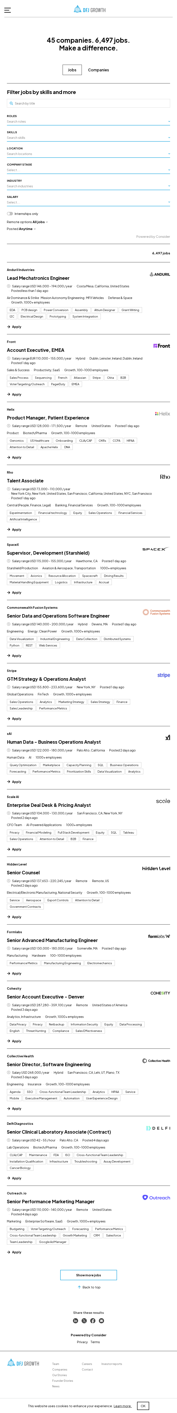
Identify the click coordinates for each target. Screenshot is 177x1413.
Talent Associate (25, 481)
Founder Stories (62, 1380)
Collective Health (20, 1056)
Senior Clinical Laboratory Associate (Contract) (59, 1132)
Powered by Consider (153, 236)
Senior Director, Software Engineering (49, 1064)
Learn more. (123, 1406)
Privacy (82, 1342)
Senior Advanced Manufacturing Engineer (52, 940)
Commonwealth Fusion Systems (32, 607)
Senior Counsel (23, 872)
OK (143, 1406)
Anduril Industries (21, 270)
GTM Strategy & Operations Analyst (46, 679)
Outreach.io (17, 1193)
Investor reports (111, 1364)
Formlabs (14, 932)
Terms (95, 1342)
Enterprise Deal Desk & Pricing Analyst (49, 805)
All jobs (39, 222)
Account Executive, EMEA (35, 350)
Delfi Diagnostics (20, 1123)
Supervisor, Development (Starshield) (48, 553)
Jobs (72, 69)
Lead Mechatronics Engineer (38, 278)
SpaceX (13, 544)
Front (11, 342)
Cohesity (14, 988)
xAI (9, 733)
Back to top (92, 1287)
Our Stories (59, 1375)
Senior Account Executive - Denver (45, 997)
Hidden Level (17, 864)
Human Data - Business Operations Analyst (54, 742)
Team (55, 1364)
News (56, 1386)
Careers (87, 1364)
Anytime (26, 229)
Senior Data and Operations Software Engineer (58, 616)
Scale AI (13, 797)
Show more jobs (88, 1275)
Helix (10, 409)
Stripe (12, 671)
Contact (87, 1369)
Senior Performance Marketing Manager (51, 1201)
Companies (98, 69)
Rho (10, 472)
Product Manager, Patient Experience (48, 418)
